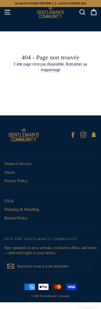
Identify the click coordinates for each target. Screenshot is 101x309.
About (9, 172)
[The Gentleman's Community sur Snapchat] (94, 135)
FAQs (8, 201)
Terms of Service (17, 163)
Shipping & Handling (21, 209)
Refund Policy (15, 218)
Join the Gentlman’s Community (40, 239)
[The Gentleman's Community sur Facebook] (73, 135)
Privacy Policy (15, 180)
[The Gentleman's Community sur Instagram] (83, 135)
